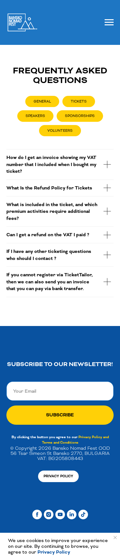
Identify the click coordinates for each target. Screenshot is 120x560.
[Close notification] (115, 537)
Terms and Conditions (60, 442)
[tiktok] (83, 514)
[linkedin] (71, 514)
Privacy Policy (53, 552)
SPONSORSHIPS (80, 115)
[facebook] (37, 514)
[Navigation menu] (109, 22)
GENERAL (42, 101)
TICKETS (79, 101)
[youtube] (60, 514)
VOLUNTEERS (60, 130)
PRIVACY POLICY (58, 476)
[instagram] (48, 514)
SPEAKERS (35, 115)
